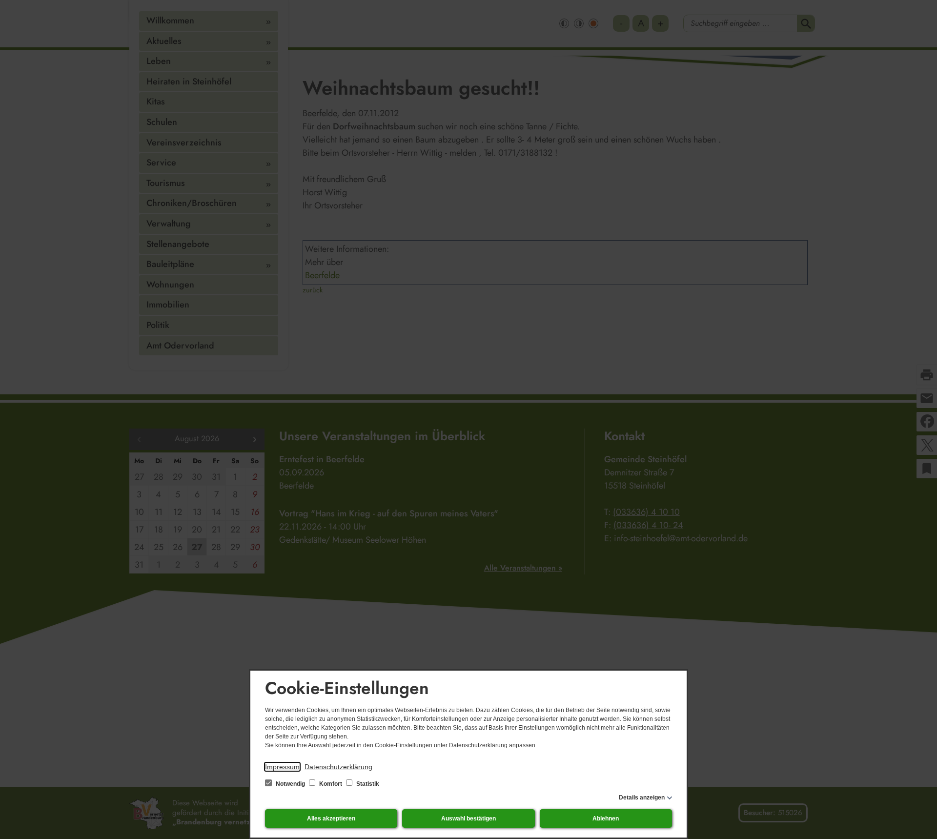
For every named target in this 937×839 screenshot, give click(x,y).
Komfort (331, 783)
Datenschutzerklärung (338, 767)
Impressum (282, 767)
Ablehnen (605, 818)
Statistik (367, 783)
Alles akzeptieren (331, 818)
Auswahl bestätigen (468, 818)
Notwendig (290, 783)
